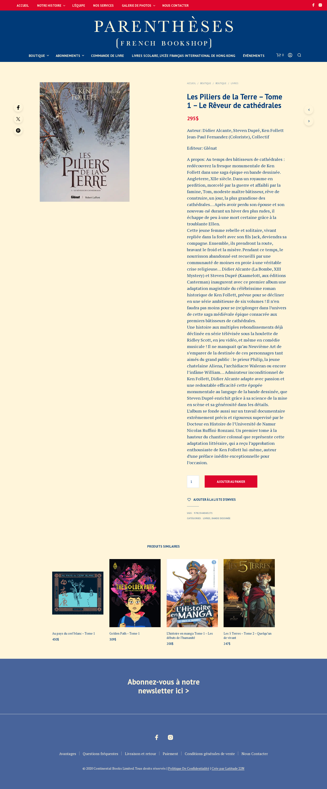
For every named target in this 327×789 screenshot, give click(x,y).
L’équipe (78, 6)
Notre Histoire (49, 6)
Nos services (103, 6)
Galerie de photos (136, 6)
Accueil (23, 6)
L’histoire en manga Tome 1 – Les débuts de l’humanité (190, 635)
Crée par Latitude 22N (228, 768)
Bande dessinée (221, 518)
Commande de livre (107, 56)
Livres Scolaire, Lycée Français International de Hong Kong (183, 56)
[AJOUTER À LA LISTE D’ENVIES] (78, 618)
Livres (234, 83)
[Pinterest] (18, 130)
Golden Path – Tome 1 (124, 633)
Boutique (37, 56)
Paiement (170, 753)
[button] (280, 55)
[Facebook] (18, 107)
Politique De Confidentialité (188, 768)
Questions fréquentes (100, 753)
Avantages (67, 753)
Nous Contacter (175, 6)
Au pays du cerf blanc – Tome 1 (73, 633)
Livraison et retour (140, 753)
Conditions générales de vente (210, 753)
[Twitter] (18, 118)
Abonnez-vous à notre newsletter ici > (164, 686)
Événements (254, 56)
